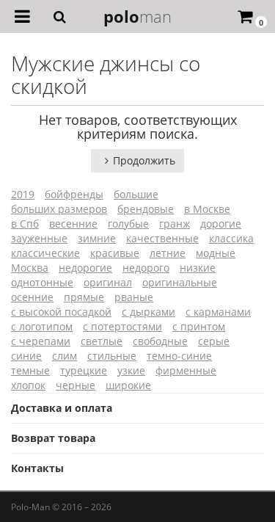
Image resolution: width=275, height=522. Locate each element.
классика (231, 238)
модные (215, 253)
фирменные (185, 370)
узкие (131, 370)
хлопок (28, 385)
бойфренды (74, 194)
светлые (101, 341)
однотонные (42, 282)
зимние (97, 238)
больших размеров (59, 209)
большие (136, 194)
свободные (160, 341)
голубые (128, 224)
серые (214, 341)
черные (75, 385)
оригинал (108, 282)
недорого (145, 268)
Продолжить (144, 160)
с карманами (218, 312)
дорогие (220, 224)
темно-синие (179, 356)
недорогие (85, 268)
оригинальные (179, 282)
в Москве (207, 209)
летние (168, 253)
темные (30, 370)
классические (45, 253)
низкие (198, 268)
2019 (22, 194)
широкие (128, 385)
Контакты (37, 468)
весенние (73, 224)
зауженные (39, 238)
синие (26, 356)
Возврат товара (53, 438)
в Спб (25, 224)
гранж (174, 224)
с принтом (198, 326)
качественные (162, 238)
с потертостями (122, 326)
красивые (114, 253)
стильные (111, 356)
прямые (84, 297)
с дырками (148, 312)
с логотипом (42, 326)
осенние (32, 297)
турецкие (83, 370)
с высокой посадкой (61, 312)
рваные (133, 297)
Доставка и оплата (61, 408)
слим (64, 356)
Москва (29, 268)
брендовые (145, 209)
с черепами (40, 341)
